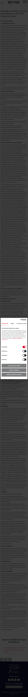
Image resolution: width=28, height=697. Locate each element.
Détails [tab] (12, 323)
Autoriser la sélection (14, 370)
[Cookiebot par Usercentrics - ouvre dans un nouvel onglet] (20, 320)
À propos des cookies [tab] (21, 323)
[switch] (24, 351)
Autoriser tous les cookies (14, 365)
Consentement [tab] (5, 323)
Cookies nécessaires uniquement (14, 374)
